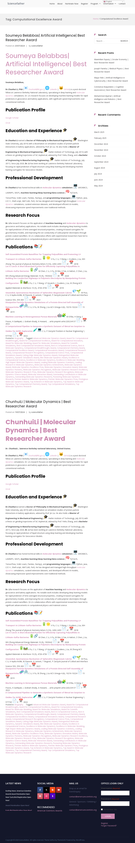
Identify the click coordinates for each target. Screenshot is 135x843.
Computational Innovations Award (49, 350)
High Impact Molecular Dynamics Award (23, 362)
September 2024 (101, 162)
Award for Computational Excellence (34, 340)
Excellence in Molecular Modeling (70, 360)
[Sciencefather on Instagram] (46, 796)
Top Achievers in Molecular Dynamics (46, 381)
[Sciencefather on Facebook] (40, 790)
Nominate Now (71, 3)
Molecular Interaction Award (40, 374)
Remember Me (110, 809)
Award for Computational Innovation (67, 340)
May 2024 (98, 185)
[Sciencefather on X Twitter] (46, 790)
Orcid (8, 123)
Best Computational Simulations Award (33, 345)
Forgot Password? (109, 825)
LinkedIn (53, 89)
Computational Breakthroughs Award (40, 348)
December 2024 (101, 144)
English (109, 2)
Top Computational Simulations (61, 384)
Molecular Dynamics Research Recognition (55, 372)
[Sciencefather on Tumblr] (52, 796)
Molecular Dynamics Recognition (37, 369)
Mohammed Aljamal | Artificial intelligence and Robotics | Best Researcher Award (107, 99)
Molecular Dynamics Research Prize (21, 372)
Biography (19, 338)
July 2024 (98, 174)
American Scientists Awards (49, 810)
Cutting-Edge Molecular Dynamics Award (39, 355)
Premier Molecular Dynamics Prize (63, 379)
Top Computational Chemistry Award (31, 384)
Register (84, 3)
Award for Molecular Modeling (18, 343)
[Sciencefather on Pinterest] (40, 796)
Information (108, 3)
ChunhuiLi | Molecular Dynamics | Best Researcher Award (38, 404)
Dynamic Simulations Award (27, 357)
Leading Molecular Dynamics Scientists (57, 362)
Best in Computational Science (64, 345)
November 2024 (101, 150)
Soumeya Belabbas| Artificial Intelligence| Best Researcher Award (45, 37)
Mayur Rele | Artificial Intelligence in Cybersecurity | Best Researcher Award (111, 79)
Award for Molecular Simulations (46, 343)
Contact (122, 3)
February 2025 (100, 138)
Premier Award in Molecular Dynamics (31, 379)
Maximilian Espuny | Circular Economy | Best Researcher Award (111, 61)
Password (110, 798)
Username (110, 788)
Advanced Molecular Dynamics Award (49, 338)
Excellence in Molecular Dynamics (40, 360)
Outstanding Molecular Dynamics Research (33, 376)
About (59, 3)
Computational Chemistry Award (71, 348)
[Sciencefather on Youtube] (59, 790)
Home (52, 3)
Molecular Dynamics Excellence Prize (28, 367)
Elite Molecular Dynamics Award (53, 357)
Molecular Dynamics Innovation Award (61, 367)
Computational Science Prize (57, 352)
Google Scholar (12, 118)
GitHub (67, 89)
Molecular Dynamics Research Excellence (69, 369)
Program (94, 3)
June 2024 (98, 179)
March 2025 (99, 132)
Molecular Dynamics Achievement (48, 364)
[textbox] (47, 295)
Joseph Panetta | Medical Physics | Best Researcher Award (111, 70)
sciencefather (37, 45)
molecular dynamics (52, 187)
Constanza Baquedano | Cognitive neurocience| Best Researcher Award (110, 88)
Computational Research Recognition (28, 352)
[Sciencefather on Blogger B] (52, 790)
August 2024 (99, 168)
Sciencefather (16, 3)
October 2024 (100, 156)
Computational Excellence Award (19, 350)
